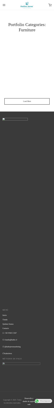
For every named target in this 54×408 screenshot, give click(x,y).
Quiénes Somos (8, 324)
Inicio (5, 315)
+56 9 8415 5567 (11, 333)
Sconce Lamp (12, 94)
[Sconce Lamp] (27, 75)
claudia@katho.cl (11, 340)
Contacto (6, 328)
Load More (27, 101)
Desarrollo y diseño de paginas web (29, 401)
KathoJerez (8, 353)
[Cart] (49, 5)
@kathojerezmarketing (13, 347)
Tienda (5, 320)
